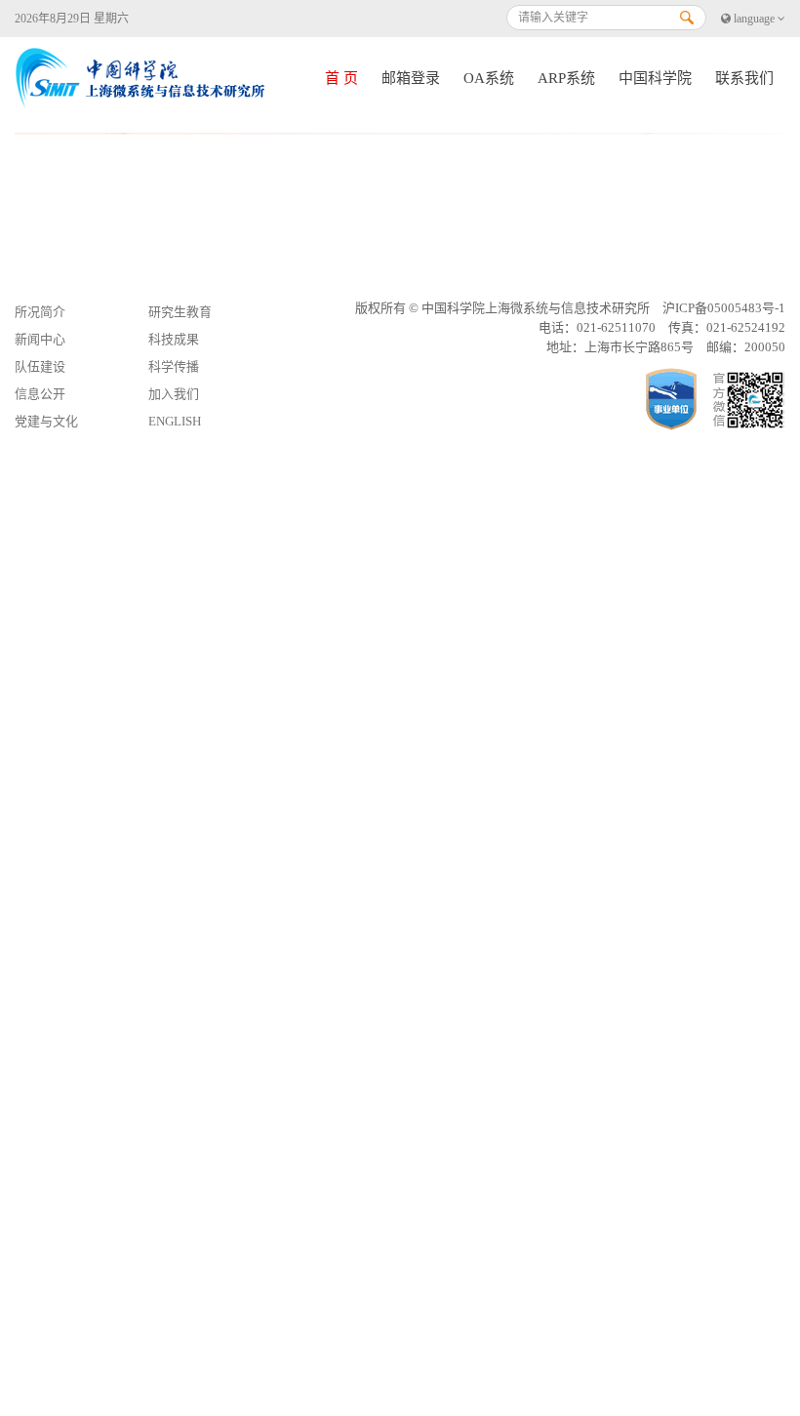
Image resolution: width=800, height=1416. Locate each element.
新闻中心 (40, 339)
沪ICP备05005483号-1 (723, 308)
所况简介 (40, 311)
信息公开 (40, 393)
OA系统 (488, 78)
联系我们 (744, 78)
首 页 (341, 78)
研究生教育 (180, 311)
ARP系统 (566, 78)
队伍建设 (40, 366)
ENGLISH (174, 421)
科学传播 (173, 366)
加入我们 (173, 393)
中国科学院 (655, 78)
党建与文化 (46, 421)
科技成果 (173, 339)
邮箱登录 (410, 78)
